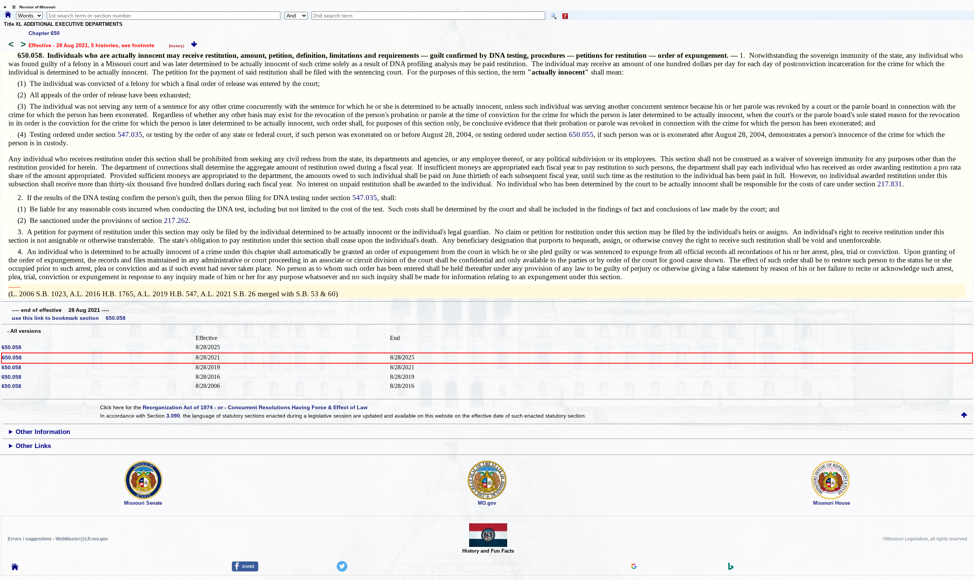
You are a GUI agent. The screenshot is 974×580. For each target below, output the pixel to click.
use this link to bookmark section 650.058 (69, 318)
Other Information (43, 431)
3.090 (173, 416)
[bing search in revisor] (731, 568)
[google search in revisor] (634, 567)
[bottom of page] (194, 45)
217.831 (889, 184)
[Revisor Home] (15, 568)
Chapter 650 (44, 33)
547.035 (130, 134)
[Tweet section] (342, 570)
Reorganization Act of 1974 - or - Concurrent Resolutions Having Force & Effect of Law (255, 407)
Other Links (33, 446)
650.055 (581, 134)
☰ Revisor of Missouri (32, 7)
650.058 (11, 347)
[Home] (8, 15)
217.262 (176, 220)
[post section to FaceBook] (245, 570)
